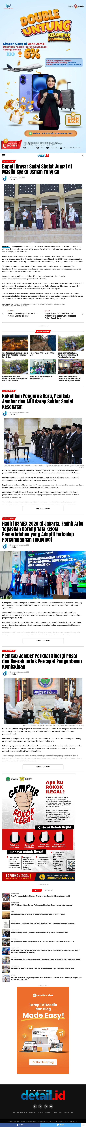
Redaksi (47, 1112)
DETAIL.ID (14, 179)
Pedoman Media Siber (36, 1112)
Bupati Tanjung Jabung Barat (26, 304)
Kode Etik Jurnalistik (20, 1112)
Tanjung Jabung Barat (11, 306)
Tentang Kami (57, 1112)
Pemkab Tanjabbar (46, 304)
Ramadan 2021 (60, 304)
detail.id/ (6, 246)
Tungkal (25, 306)
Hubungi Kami (68, 1112)
